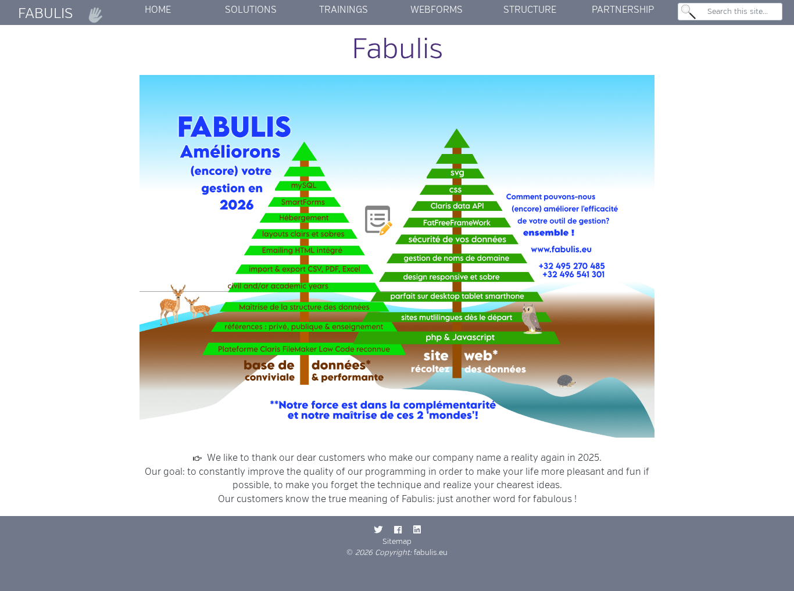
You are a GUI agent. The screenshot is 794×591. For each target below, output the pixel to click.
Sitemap (397, 541)
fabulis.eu (431, 552)
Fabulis (47, 13)
